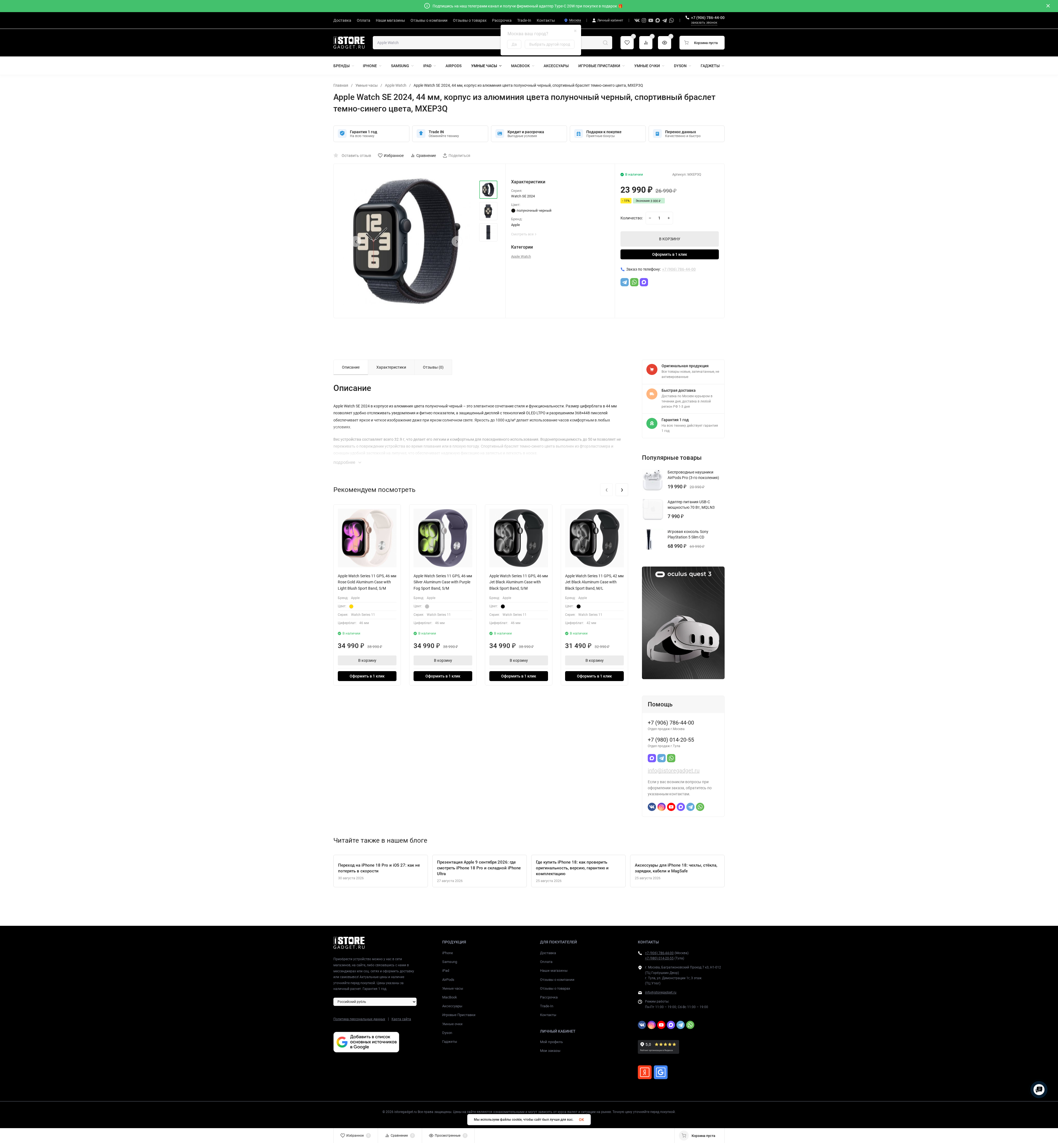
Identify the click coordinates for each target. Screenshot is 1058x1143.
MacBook (449, 997)
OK (581, 1119)
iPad (445, 970)
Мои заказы (550, 1051)
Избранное (394, 155)
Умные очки (452, 1024)
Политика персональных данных (359, 1019)
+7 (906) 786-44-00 (708, 17)
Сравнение (426, 155)
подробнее (344, 462)
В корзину (367, 660)
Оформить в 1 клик (669, 254)
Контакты (548, 1015)
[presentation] (355, 241)
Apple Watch (395, 85)
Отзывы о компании (557, 980)
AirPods (448, 980)
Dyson (447, 1033)
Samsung (449, 962)
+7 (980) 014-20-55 (659, 958)
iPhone (447, 953)
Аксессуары (452, 1006)
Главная (340, 85)
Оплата (546, 962)
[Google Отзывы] (661, 1072)
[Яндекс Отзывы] (645, 1072)
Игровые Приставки (459, 1015)
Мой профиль (551, 1042)
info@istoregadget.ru (674, 770)
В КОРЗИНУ (669, 239)
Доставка (548, 953)
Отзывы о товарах (555, 988)
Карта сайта (401, 1019)
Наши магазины (554, 970)
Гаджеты (449, 1041)
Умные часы (366, 85)
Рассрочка (549, 997)
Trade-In (546, 1006)
